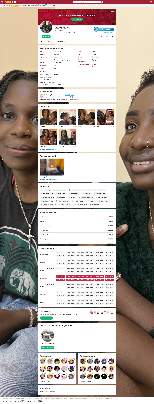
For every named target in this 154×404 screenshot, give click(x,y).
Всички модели (5, 5)
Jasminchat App (53, 5)
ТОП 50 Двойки (69, 95)
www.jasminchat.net (21, 398)
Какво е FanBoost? (108, 32)
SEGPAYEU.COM (38, 398)
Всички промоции (33, 5)
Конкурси (42, 5)
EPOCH (32, 398)
